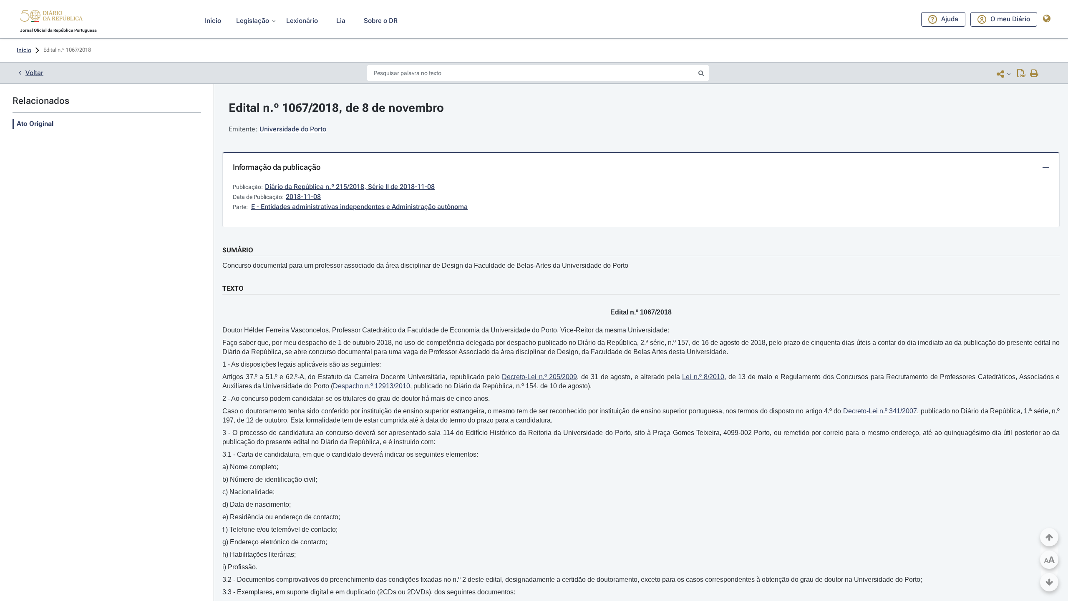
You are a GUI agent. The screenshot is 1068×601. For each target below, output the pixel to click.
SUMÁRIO (237, 250)
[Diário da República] (51, 17)
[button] (51, 17)
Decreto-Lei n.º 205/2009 (539, 376)
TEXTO (233, 288)
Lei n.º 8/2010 (703, 376)
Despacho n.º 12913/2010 (371, 386)
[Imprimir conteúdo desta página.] (1034, 73)
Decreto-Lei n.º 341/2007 (880, 411)
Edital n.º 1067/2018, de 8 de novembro (336, 108)
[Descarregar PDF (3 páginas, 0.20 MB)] (1021, 73)
